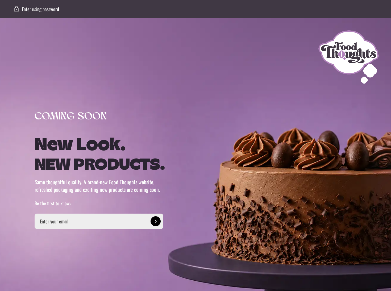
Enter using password (40, 9)
